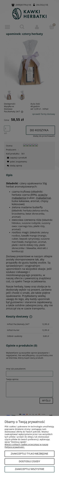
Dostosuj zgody (29, 461)
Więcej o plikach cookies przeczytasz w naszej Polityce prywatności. (26, 445)
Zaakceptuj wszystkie (29, 469)
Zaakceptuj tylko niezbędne (29, 453)
